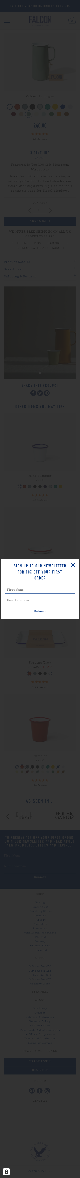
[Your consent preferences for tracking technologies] (6, 1171)
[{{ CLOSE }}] (73, 565)
